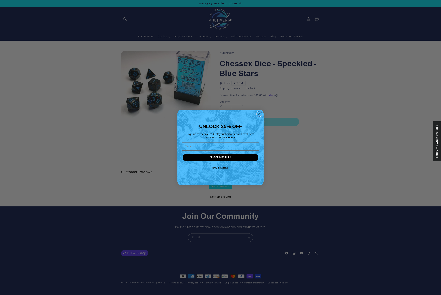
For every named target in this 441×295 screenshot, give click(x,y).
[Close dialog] (259, 113)
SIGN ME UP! (220, 157)
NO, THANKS (220, 168)
